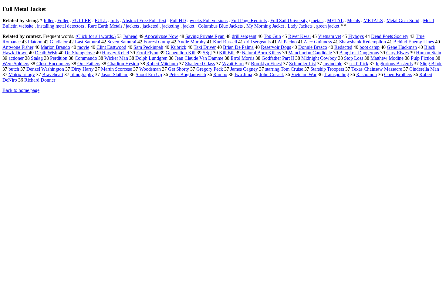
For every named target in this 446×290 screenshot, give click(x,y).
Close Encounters (53, 63)
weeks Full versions (209, 20)
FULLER (81, 20)
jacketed (150, 26)
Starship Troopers (327, 69)
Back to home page (20, 90)
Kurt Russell (225, 41)
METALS (373, 20)
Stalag (37, 58)
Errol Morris (242, 58)
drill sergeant (244, 36)
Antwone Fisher (17, 47)
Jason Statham (114, 74)
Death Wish (46, 52)
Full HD (178, 20)
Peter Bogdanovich (187, 74)
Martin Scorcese (116, 69)
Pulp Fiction (422, 58)
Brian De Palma (238, 47)
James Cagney (244, 69)
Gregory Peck (209, 69)
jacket (188, 26)
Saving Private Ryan (205, 36)
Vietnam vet (329, 36)
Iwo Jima (243, 74)
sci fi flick (359, 63)
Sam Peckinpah (148, 47)
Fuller (63, 20)
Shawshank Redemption (362, 41)
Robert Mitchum (162, 63)
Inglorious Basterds (394, 63)
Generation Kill (180, 52)
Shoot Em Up (149, 74)
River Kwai (299, 36)
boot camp (370, 47)
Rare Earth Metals (105, 26)
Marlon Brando (55, 47)
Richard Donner (39, 80)
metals (317, 20)
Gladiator (59, 41)
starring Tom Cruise (284, 69)
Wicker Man (116, 58)
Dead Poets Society (389, 36)
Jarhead (130, 36)
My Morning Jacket (265, 26)
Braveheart (52, 74)
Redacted (343, 47)
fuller (49, 20)
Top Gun (272, 36)
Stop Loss (353, 58)
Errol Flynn (147, 52)
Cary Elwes (397, 52)
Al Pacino (287, 41)
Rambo (220, 74)
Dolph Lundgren (151, 58)
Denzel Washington (45, 69)
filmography (82, 74)
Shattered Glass (200, 63)
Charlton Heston (123, 63)
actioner (16, 58)
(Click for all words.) (96, 36)
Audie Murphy (191, 41)
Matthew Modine (387, 58)
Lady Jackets (300, 26)
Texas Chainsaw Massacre (376, 69)
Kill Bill (227, 52)
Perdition (58, 58)
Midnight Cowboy (319, 58)
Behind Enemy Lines (413, 41)
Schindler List (302, 63)
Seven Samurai (121, 41)
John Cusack (271, 74)
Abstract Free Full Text (144, 20)
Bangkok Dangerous (359, 52)
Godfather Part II (278, 58)
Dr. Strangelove (80, 52)
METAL (335, 20)
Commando (86, 58)
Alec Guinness (318, 41)
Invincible (332, 63)
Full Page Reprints (249, 20)
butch (13, 69)
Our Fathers (88, 63)
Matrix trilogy (21, 74)
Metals (353, 20)
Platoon (35, 41)
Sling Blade (431, 63)
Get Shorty (178, 69)
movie (83, 47)
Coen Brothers (398, 74)
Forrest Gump (157, 41)
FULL (101, 20)
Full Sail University (289, 20)
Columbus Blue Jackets (220, 26)
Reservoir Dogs (276, 47)
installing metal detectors (60, 26)
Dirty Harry (82, 69)
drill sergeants (257, 41)
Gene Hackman (402, 47)
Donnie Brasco (312, 47)
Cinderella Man (424, 69)
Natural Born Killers (261, 52)
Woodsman (150, 69)
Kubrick (178, 47)
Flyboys (356, 36)
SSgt (207, 52)
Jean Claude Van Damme (199, 58)
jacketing (170, 26)
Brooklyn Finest (266, 63)
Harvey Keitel (115, 52)
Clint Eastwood (111, 47)
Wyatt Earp (233, 63)
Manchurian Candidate (310, 52)
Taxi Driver (205, 47)
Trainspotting (336, 74)
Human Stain (428, 52)
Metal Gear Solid (403, 20)
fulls (114, 20)
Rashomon (366, 74)
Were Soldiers (15, 63)
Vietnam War (303, 74)
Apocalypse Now (161, 36)
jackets (132, 26)
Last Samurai (87, 41)
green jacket (327, 26)
